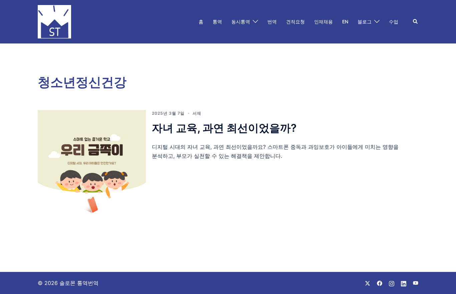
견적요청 (295, 21)
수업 (393, 21)
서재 (197, 113)
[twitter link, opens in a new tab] (367, 283)
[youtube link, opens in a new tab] (415, 283)
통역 (217, 21)
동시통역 (240, 21)
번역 (272, 21)
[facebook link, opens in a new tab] (379, 283)
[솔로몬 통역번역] (54, 21)
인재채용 (323, 21)
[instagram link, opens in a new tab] (391, 283)
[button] (415, 21)
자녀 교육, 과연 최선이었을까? (224, 127)
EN (345, 21)
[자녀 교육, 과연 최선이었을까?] (92, 164)
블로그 (365, 21)
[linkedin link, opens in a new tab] (403, 283)
